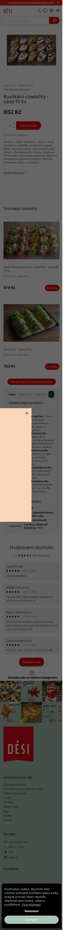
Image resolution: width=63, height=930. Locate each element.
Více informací (31, 904)
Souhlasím (31, 919)
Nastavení (31, 911)
